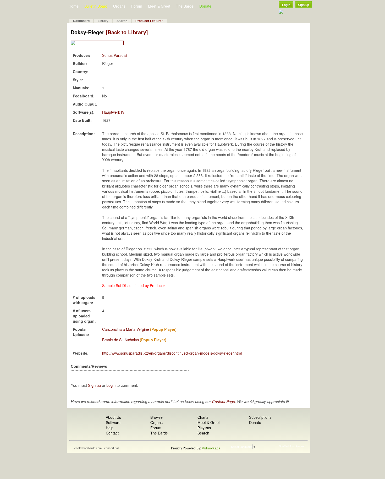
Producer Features (149, 21)
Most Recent (296, 446)
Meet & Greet (159, 6)
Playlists (204, 427)
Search (122, 21)
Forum (136, 6)
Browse (156, 417)
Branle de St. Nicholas (120, 339)
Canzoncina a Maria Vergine (125, 329)
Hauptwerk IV (113, 112)
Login (286, 5)
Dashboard (81, 21)
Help (109, 427)
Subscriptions (260, 417)
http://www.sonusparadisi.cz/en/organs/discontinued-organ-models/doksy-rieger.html (172, 353)
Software (113, 422)
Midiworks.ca (211, 448)
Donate (205, 6)
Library (103, 21)
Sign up (303, 5)
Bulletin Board (95, 6)
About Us (113, 417)
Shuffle (283, 446)
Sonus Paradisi (114, 55)
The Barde (185, 6)
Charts (202, 417)
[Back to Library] (127, 32)
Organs (119, 6)
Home (74, 6)
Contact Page (223, 401)
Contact (112, 433)
